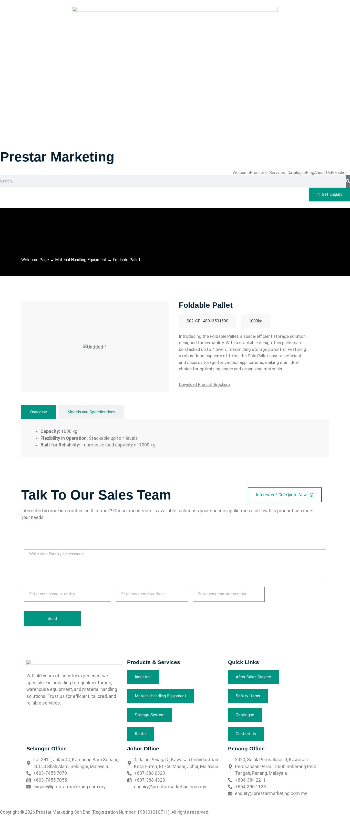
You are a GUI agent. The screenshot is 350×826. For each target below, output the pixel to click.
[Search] (348, 181)
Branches (339, 173)
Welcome (241, 173)
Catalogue (296, 173)
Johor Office (143, 748)
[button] (259, 173)
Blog (310, 173)
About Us (322, 173)
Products (258, 173)
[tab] (38, 412)
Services (277, 173)
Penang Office (246, 748)
